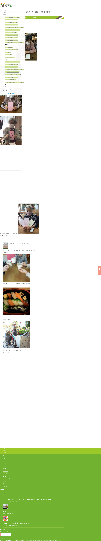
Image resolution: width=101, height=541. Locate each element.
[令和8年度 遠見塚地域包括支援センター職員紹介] (5, 520)
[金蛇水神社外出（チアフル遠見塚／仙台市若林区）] (16, 347)
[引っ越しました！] (5, 508)
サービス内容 (5, 44)
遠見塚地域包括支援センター (12, 24)
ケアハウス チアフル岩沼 (12, 32)
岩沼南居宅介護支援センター (12, 40)
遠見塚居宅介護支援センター (12, 22)
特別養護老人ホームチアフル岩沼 (13, 72)
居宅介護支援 (9, 54)
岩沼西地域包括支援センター (12, 35)
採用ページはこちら (99, 270)
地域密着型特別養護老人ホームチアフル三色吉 (15, 42)
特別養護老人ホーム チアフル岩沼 (13, 30)
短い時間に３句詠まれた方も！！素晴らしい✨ (9, 233)
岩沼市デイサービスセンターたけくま (14, 74)
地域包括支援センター (11, 57)
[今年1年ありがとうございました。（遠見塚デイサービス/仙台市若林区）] (16, 281)
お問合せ (4, 86)
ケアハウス (9, 52)
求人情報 (4, 84)
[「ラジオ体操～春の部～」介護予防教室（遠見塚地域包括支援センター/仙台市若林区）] (5, 496)
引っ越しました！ (8, 511)
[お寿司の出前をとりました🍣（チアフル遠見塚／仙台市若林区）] (16, 314)
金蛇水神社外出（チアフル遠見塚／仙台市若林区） (12, 350)
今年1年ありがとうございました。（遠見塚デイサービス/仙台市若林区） (16, 283)
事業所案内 (5, 14)
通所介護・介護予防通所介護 (12, 49)
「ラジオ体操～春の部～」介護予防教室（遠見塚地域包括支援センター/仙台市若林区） (28, 499)
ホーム (4, 8)
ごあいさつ (5, 10)
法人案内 (4, 12)
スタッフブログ (5, 59)
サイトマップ (5, 452)
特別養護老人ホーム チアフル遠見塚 (13, 17)
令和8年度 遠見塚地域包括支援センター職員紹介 (17, 523)
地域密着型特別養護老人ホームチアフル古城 (15, 27)
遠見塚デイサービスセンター (12, 19)
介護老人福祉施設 (10, 47)
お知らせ (4, 513)
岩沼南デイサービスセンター (12, 37)
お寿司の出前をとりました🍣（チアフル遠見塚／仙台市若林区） (15, 316)
